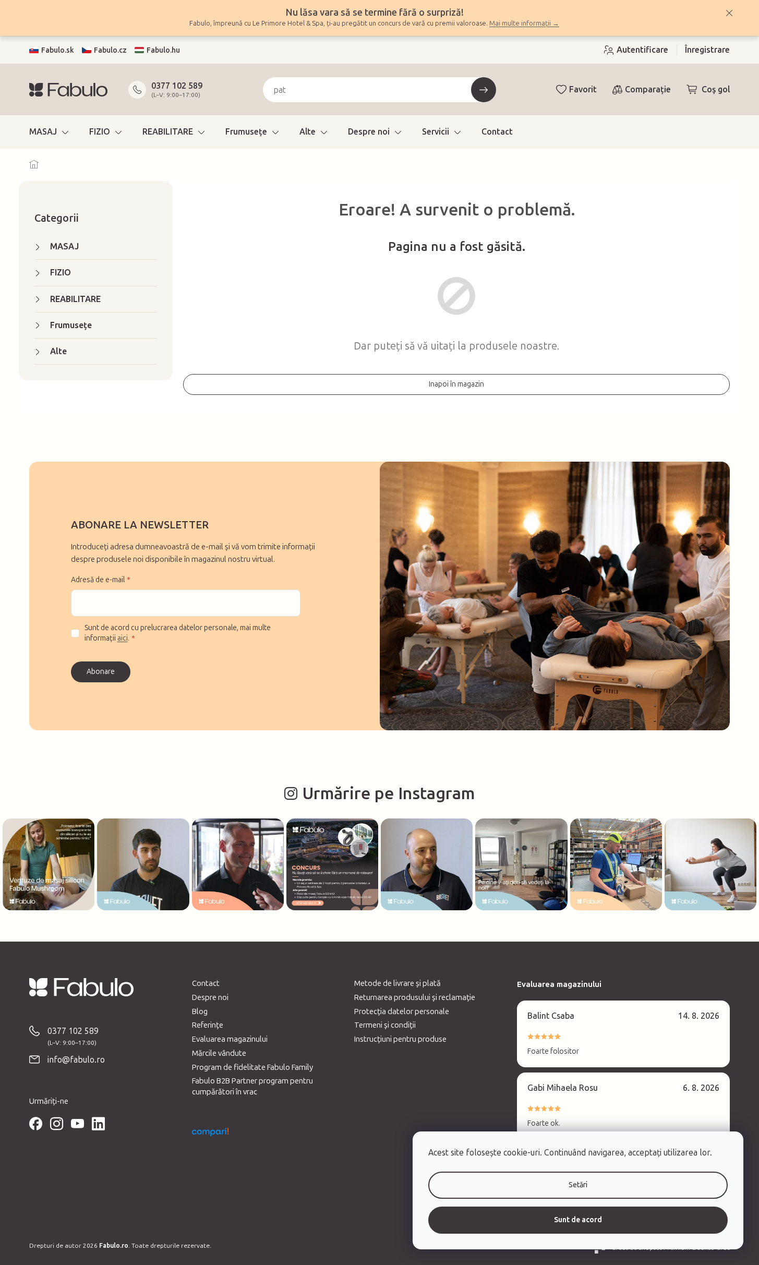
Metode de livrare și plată (397, 983)
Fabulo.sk (57, 50)
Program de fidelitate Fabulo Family (252, 1067)
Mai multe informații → (524, 23)
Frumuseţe (71, 325)
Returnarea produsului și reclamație (414, 997)
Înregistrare (707, 50)
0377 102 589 (176, 86)
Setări (578, 1184)
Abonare (101, 671)
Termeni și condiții (385, 1025)
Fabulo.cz (110, 50)
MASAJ (64, 246)
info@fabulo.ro (76, 1060)
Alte (58, 351)
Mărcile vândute (219, 1053)
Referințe (207, 1025)
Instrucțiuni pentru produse (400, 1039)
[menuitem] (49, 132)
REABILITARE (75, 299)
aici (122, 638)
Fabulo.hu (163, 50)
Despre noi (210, 997)
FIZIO (60, 273)
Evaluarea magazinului (230, 1039)
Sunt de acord (578, 1219)
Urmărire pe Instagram (389, 793)
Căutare (483, 89)
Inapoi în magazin (456, 384)
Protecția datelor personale (401, 1011)
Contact (206, 983)
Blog (200, 1011)
